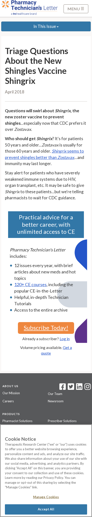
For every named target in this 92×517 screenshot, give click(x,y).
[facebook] (62, 388)
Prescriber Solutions (62, 421)
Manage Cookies (46, 497)
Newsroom (56, 401)
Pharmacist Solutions (17, 421)
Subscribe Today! (46, 327)
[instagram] (87, 388)
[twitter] (70, 388)
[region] (46, 470)
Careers (8, 401)
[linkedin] (79, 388)
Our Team (55, 394)
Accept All (46, 509)
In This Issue (45, 26)
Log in (65, 338)
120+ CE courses (30, 284)
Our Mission (11, 393)
